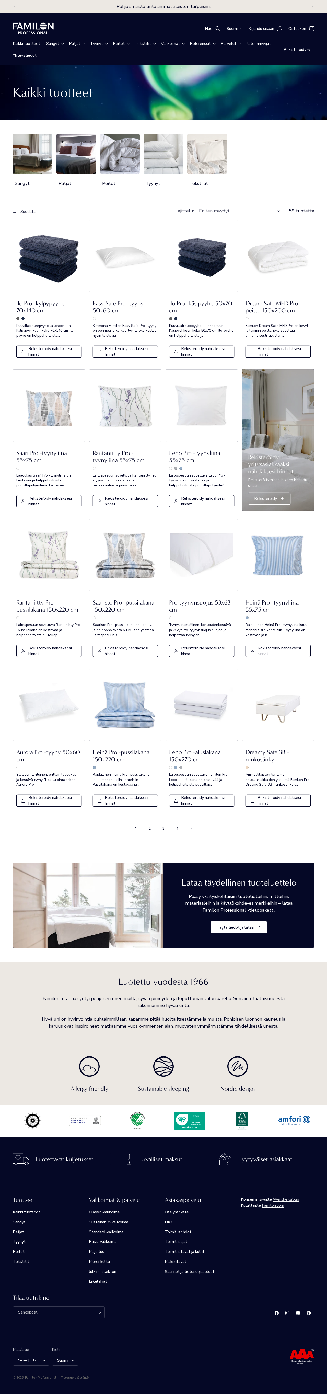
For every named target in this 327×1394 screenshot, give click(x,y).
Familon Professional (40, 1378)
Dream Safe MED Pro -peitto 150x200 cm (274, 307)
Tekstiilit (198, 183)
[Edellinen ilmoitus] (14, 6)
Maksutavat (175, 1261)
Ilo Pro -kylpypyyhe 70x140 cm (40, 307)
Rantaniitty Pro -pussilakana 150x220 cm (47, 606)
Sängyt (22, 183)
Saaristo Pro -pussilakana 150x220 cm (123, 606)
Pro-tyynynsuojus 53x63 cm (199, 606)
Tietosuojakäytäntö (75, 1378)
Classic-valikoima (104, 1212)
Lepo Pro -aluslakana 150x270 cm (195, 756)
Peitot (108, 183)
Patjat (65, 183)
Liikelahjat (98, 1281)
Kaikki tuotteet (26, 1212)
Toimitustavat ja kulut (184, 1251)
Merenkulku (99, 1261)
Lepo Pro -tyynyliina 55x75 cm (194, 456)
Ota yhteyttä (177, 1212)
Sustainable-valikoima (108, 1222)
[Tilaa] (98, 1312)
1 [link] (136, 828)
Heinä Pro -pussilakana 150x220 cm (121, 756)
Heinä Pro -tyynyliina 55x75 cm (272, 606)
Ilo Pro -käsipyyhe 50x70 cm (200, 307)
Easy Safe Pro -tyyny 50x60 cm (118, 307)
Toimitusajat (176, 1242)
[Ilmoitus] (312, 6)
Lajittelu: (184, 211)
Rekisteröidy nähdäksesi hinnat (50, 351)
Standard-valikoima (106, 1232)
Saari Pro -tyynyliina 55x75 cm (41, 456)
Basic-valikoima (102, 1242)
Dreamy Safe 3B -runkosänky (267, 756)
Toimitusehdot (178, 1232)
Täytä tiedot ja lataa (235, 927)
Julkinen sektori (102, 1271)
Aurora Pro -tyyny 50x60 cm (48, 756)
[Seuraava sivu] (191, 828)
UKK (169, 1222)
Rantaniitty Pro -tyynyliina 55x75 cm (118, 456)
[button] (54, 44)
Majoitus (96, 1251)
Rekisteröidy (265, 499)
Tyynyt (153, 183)
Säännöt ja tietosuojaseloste (191, 1271)
